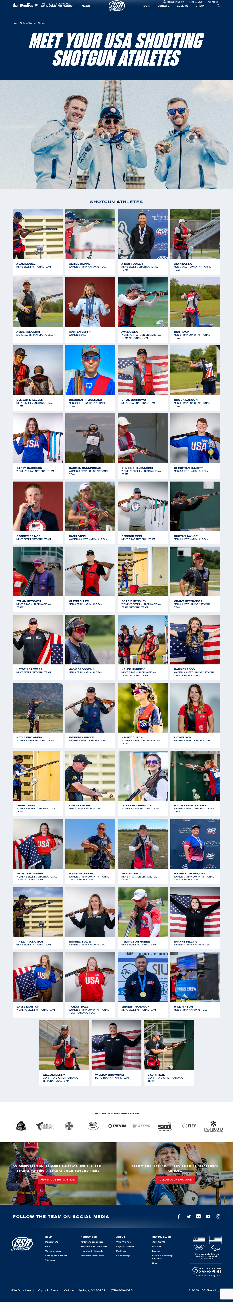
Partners (121, 1251)
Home (15, 23)
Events (182, 14)
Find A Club (196, 4)
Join (146, 14)
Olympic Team (125, 1246)
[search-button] (218, 14)
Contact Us (51, 1242)
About (69, 14)
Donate (163, 14)
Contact (213, 4)
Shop (200, 14)
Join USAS (158, 1242)
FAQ (47, 1246)
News (86, 14)
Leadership (123, 1255)
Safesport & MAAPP (56, 1255)
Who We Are (123, 1242)
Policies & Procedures (94, 1246)
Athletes (48, 14)
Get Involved (23, 14)
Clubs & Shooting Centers (162, 1256)
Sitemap (50, 1260)
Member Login (175, 4)
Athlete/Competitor (92, 1242)
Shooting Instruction (92, 1255)
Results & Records (92, 1251)
